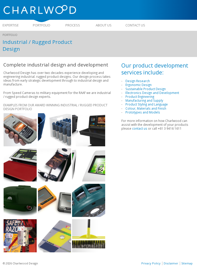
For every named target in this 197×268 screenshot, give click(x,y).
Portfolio (41, 25)
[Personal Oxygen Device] (54, 145)
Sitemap (187, 263)
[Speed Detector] (20, 216)
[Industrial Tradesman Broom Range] (88, 251)
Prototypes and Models (142, 112)
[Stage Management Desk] (88, 145)
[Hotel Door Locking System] (54, 180)
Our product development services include (154, 69)
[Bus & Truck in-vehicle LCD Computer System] (54, 216)
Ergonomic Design (138, 85)
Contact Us (135, 25)
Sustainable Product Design (145, 89)
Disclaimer (171, 263)
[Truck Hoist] (20, 251)
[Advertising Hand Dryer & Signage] (88, 180)
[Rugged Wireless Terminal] (54, 251)
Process (72, 25)
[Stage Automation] (20, 180)
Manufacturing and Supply (144, 100)
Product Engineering (139, 96)
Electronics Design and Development (152, 93)
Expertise (11, 25)
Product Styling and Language (146, 104)
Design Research (137, 81)
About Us (104, 25)
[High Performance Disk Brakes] (88, 216)
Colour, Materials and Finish (145, 108)
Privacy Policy (151, 263)
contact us (139, 128)
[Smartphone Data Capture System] (20, 145)
